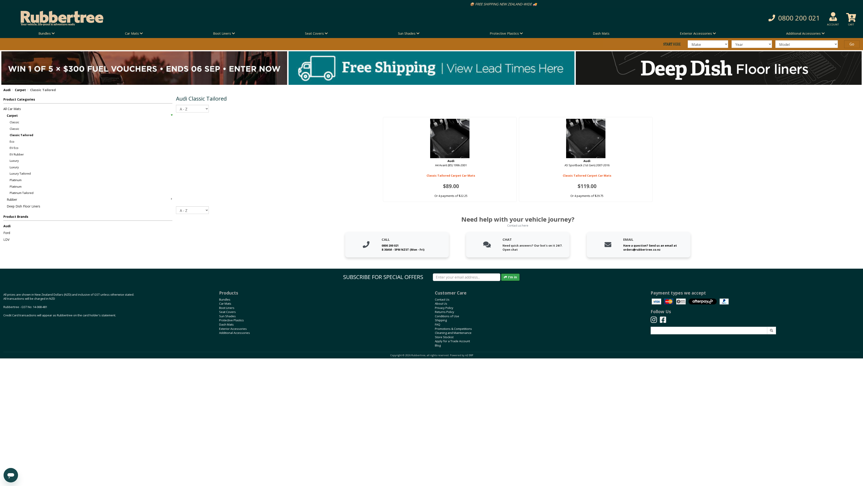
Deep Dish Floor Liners (23, 206)
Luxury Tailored (20, 173)
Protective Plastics (231, 320)
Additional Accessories (234, 333)
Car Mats (225, 304)
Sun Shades (227, 316)
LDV (6, 239)
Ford (6, 233)
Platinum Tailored (21, 193)
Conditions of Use (447, 316)
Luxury (14, 161)
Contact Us (442, 299)
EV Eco (14, 148)
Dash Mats (601, 33)
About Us (441, 304)
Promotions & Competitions (453, 329)
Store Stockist (444, 337)
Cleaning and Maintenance (453, 333)
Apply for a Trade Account (452, 341)
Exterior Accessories (233, 329)
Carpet (20, 90)
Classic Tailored (21, 135)
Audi (7, 90)
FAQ (437, 324)
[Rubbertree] (197, 18)
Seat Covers (227, 312)
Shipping (441, 320)
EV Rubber (17, 154)
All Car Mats (12, 109)
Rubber (12, 199)
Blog (438, 345)
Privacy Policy (444, 308)
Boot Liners (226, 308)
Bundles (224, 299)
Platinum (16, 180)
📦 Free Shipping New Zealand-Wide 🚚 (431, 4)
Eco (12, 142)
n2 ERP (469, 355)
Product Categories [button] (19, 99)
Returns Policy (444, 312)
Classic (14, 122)
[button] (647, 18)
